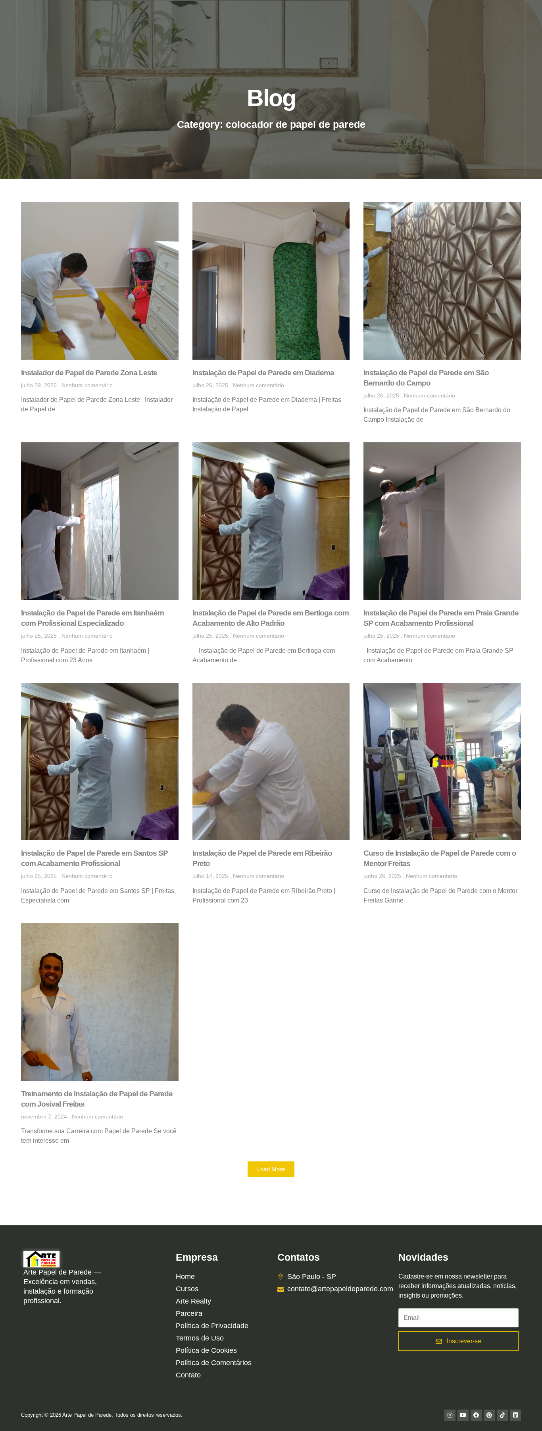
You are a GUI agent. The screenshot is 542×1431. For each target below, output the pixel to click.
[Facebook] (476, 1415)
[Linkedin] (515, 1415)
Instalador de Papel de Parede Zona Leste (89, 372)
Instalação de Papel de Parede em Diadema (263, 372)
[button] (271, 1169)
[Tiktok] (502, 1415)
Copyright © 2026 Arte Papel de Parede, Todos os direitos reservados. (102, 1415)
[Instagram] (450, 1415)
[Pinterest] (489, 1415)
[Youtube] (463, 1415)
